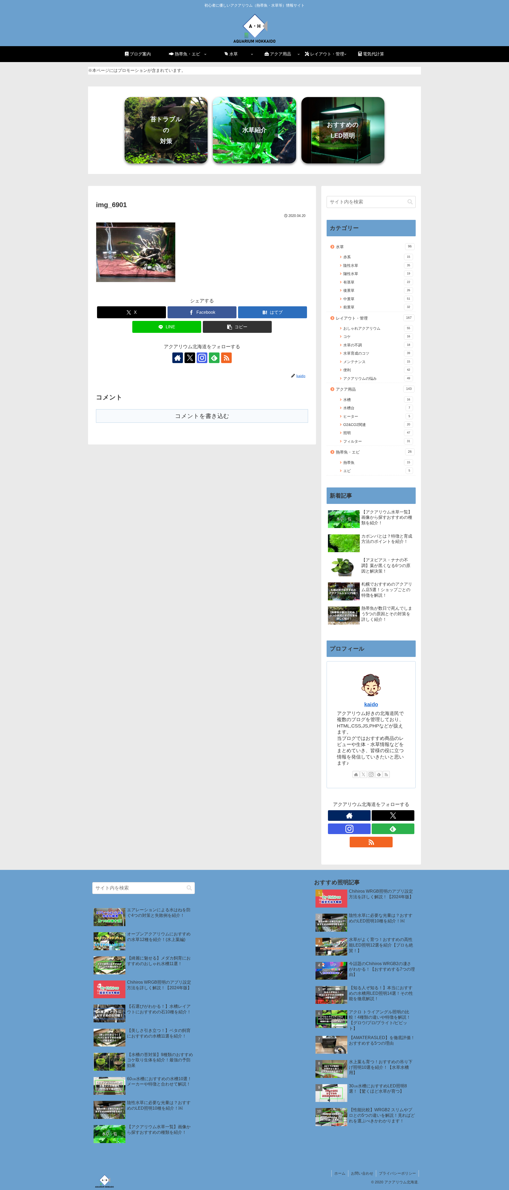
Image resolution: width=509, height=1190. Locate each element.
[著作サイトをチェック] (177, 357)
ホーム (339, 1173)
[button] (237, 327)
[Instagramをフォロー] (202, 357)
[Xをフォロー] (190, 357)
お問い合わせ (362, 1173)
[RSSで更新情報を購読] (226, 357)
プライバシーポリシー (397, 1173)
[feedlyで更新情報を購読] (214, 357)
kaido (371, 704)
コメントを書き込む (202, 416)
